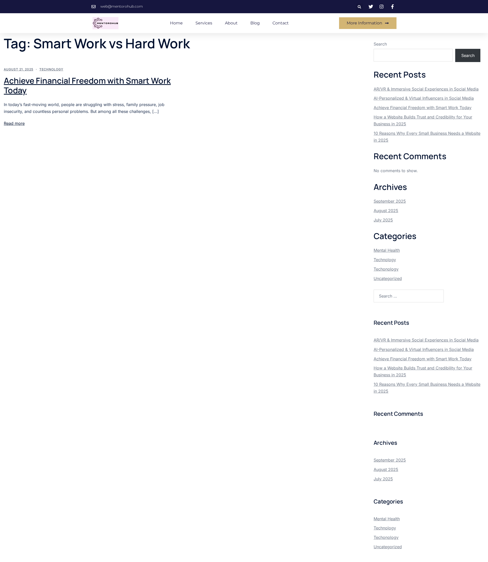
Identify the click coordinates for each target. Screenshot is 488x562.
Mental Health (387, 250)
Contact (280, 23)
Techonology (386, 269)
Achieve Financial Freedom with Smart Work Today (87, 85)
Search (380, 44)
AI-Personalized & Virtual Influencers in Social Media (424, 98)
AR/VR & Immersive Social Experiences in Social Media (426, 89)
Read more (14, 123)
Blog (255, 23)
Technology (51, 69)
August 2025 (386, 210)
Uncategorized (388, 278)
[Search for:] (409, 296)
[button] (359, 6)
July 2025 (383, 220)
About (231, 23)
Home (176, 23)
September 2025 (390, 201)
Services (203, 23)
